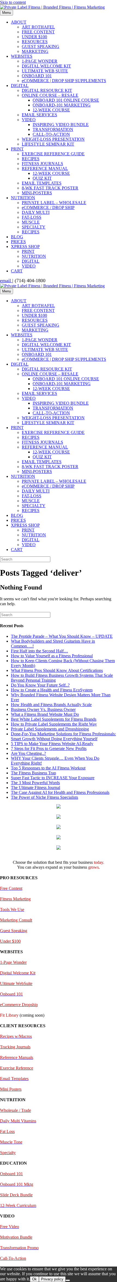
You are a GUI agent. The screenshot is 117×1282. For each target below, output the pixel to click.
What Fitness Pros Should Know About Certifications (57, 670)
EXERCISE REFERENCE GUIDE (53, 154)
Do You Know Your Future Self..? (40, 685)
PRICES (18, 241)
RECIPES (30, 158)
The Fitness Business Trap (33, 773)
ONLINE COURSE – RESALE (50, 95)
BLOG (17, 236)
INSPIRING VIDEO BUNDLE (61, 124)
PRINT (17, 149)
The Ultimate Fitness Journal (35, 787)
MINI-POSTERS (37, 193)
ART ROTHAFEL (38, 27)
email (6, 280)
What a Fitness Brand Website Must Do (45, 714)
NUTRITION (23, 197)
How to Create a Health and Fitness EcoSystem (52, 690)
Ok (34, 1279)
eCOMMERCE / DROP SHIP (48, 207)
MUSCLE (31, 222)
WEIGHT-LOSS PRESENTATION (53, 139)
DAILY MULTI (36, 212)
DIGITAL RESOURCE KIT (47, 90)
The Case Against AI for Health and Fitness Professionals (60, 792)
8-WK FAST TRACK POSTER (50, 188)
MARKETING (35, 51)
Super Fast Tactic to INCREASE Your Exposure (52, 777)
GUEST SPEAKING (40, 46)
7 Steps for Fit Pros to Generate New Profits (49, 748)
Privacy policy (52, 1279)
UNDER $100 (34, 36)
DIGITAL (20, 85)
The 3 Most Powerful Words (35, 782)
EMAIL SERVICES (39, 114)
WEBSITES (21, 56)
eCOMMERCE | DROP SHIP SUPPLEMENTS (64, 80)
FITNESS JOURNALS (42, 163)
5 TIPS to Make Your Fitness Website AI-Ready (52, 743)
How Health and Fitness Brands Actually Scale (51, 704)
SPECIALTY (33, 227)
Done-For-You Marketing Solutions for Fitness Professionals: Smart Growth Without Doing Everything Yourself (63, 736)
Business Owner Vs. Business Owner (43, 709)
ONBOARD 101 (37, 75)
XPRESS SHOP (25, 246)
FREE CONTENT (38, 32)
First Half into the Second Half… (39, 651)
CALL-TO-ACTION (51, 134)
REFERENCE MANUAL (45, 168)
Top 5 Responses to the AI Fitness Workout (48, 768)
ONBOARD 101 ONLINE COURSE (66, 100)
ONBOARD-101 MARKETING (62, 105)
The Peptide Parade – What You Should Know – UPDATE (62, 636)
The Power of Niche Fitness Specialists (44, 797)
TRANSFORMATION (53, 129)
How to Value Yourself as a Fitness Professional (52, 655)
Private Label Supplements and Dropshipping (50, 729)
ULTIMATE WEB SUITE (45, 71)
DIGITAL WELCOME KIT (46, 66)
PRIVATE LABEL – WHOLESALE (54, 202)
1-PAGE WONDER (39, 61)
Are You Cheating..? (28, 753)
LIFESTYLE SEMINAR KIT (48, 144)
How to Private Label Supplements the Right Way (54, 724)
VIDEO (29, 119)
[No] (68, 1280)
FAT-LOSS (31, 217)
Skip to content (13, 2)
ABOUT (18, 22)
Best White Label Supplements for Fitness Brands (53, 719)
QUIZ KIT (42, 178)
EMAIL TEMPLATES (41, 183)
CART (17, 271)
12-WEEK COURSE (51, 110)
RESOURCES (35, 41)
